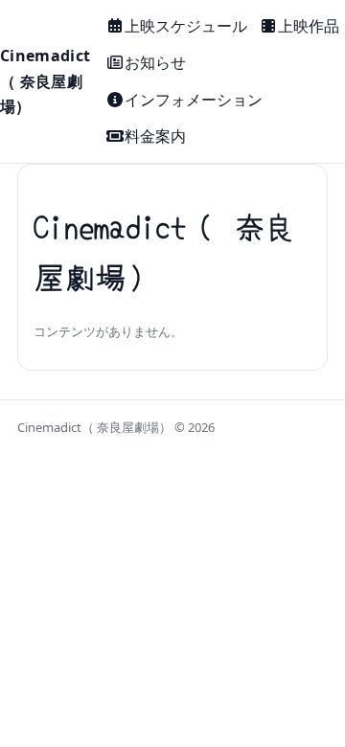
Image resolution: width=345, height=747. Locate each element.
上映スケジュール (186, 25)
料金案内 (155, 136)
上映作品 (308, 25)
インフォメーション (194, 99)
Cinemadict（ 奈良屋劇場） (45, 81)
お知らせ (155, 62)
